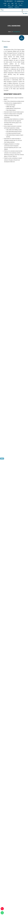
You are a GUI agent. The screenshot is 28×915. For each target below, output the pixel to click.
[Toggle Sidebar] (2, 459)
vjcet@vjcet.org (20, 1)
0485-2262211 (9, 1)
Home (9, 31)
